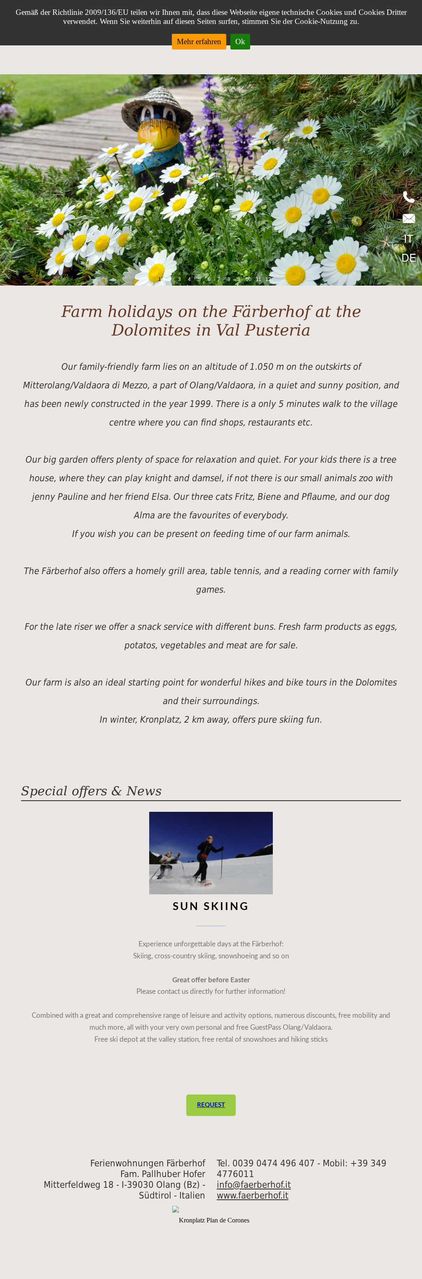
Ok (240, 41)
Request (211, 1105)
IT (408, 238)
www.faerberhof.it (252, 1195)
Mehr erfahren (199, 41)
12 (268, 279)
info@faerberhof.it (254, 1184)
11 (258, 279)
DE (408, 257)
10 (248, 279)
